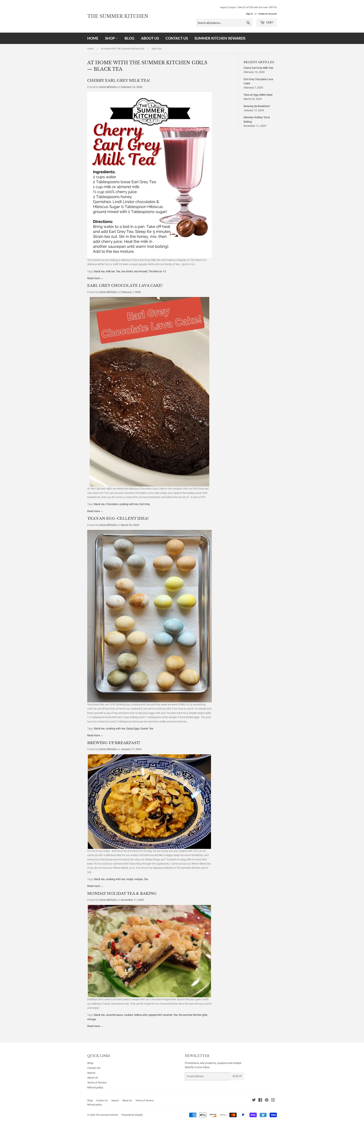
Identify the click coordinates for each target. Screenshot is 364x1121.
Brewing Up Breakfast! (113, 743)
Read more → (95, 278)
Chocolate (112, 504)
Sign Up (237, 1076)
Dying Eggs (132, 728)
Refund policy (95, 1087)
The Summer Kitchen (117, 16)
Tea (118, 271)
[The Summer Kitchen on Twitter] (254, 1100)
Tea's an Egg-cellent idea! (118, 518)
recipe (129, 879)
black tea (99, 271)
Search (91, 1072)
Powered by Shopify (132, 1114)
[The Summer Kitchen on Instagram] (273, 1100)
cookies (128, 1014)
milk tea (110, 271)
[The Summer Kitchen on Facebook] (260, 1100)
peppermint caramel (160, 1014)
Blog (129, 38)
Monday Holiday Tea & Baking (122, 893)
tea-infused (140, 271)
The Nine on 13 (157, 271)
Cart (269, 22)
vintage (91, 1019)
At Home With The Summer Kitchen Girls (122, 48)
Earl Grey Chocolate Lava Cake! (125, 285)
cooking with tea (128, 504)
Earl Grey (144, 504)
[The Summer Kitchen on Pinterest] (267, 1100)
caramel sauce (114, 1014)
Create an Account (267, 14)
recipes (138, 879)
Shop (110, 38)
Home (92, 38)
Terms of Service (96, 1082)
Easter (144, 728)
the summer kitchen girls (193, 1014)
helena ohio (140, 1014)
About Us (150, 38)
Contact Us (177, 38)
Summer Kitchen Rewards (220, 38)
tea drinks (127, 271)
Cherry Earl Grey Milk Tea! (118, 80)
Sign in (249, 14)
